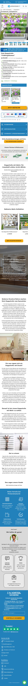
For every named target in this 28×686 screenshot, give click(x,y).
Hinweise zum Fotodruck (9, 649)
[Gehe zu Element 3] (11, 44)
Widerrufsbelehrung (8, 672)
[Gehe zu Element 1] (2, 44)
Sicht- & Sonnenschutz (7, 9)
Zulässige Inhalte (5, 652)
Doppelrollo (16, 9)
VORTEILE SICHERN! (14, 618)
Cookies (6, 678)
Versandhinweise (7, 675)
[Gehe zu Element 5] (20, 44)
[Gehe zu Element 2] (7, 44)
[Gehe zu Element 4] (15, 44)
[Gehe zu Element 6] (24, 44)
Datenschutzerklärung (9, 669)
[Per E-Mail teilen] (19, 119)
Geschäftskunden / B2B (9, 646)
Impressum (6, 663)
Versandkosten (19, 58)
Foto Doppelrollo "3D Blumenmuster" (10, 231)
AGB (5, 666)
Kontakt (5, 655)
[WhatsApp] (17, 119)
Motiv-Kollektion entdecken (14, 240)
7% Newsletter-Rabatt (9, 641)
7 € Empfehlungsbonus (6, 644)
